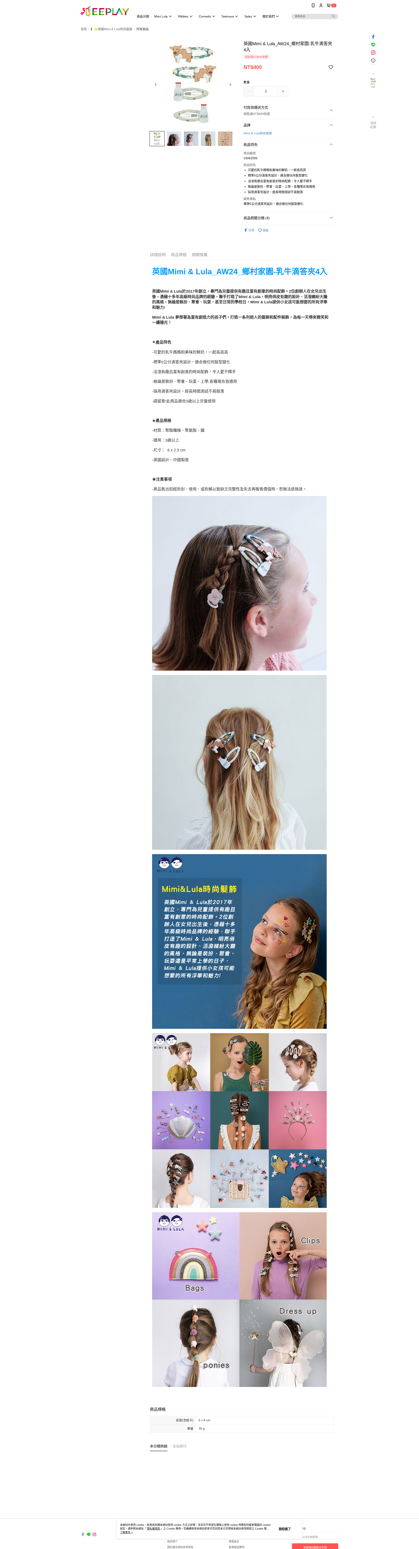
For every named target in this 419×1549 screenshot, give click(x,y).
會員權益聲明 (236, 1547)
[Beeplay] (105, 11)
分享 (251, 230)
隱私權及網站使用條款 (180, 1547)
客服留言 (234, 1541)
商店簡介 (172, 1541)
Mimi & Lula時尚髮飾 (258, 133)
